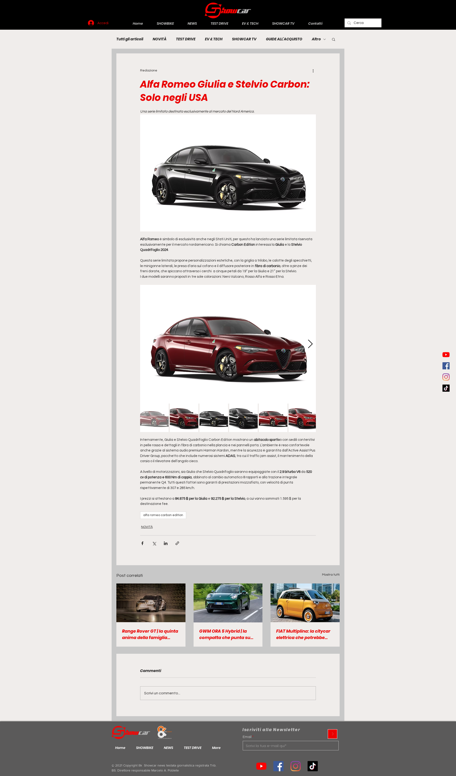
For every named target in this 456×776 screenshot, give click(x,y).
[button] (333, 39)
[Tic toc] (446, 388)
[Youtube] (446, 354)
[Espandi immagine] (228, 344)
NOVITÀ (159, 39)
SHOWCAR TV (244, 39)
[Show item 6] (303, 418)
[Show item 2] (184, 418)
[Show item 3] (214, 418)
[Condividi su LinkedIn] (165, 543)
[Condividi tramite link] (177, 543)
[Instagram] (446, 377)
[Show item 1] (154, 418)
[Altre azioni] (313, 70)
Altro (316, 39)
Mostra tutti (331, 574)
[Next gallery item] (310, 344)
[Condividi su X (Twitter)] (154, 543)
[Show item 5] (273, 418)
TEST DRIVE (185, 39)
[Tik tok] (313, 766)
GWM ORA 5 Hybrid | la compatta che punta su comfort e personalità (224, 634)
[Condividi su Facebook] (142, 543)
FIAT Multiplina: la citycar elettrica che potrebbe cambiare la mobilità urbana (303, 634)
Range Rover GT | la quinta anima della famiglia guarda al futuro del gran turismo (150, 634)
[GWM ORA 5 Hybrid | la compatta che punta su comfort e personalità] (228, 602)
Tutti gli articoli (129, 39)
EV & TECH (214, 39)
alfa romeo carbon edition (163, 515)
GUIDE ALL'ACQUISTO (284, 39)
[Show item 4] (243, 418)
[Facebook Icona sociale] (446, 365)
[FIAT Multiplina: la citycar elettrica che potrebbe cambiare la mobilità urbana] (305, 602)
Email (247, 737)
